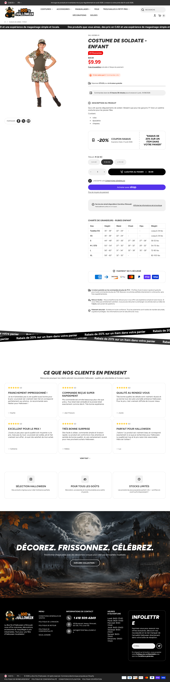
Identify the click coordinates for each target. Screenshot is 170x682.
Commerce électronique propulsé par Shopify (77, 676)
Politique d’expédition (92, 679)
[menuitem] (47, 9)
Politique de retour (47, 625)
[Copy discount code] (161, 134)
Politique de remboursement (17, 679)
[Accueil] (5, 22)
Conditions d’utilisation (69, 679)
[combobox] (153, 10)
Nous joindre (45, 635)
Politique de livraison (48, 622)
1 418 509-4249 (84, 618)
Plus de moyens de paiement (98, 192)
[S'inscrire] (159, 646)
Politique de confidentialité (46, 630)
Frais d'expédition (94, 67)
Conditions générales (115, 181)
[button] (162, 15)
